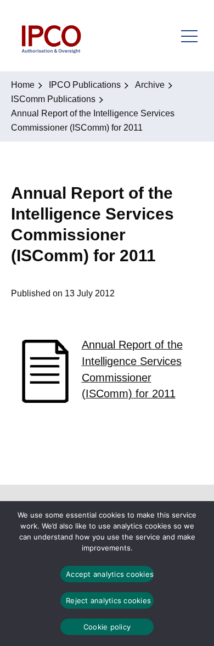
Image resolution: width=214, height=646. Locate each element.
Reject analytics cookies (108, 600)
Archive (150, 84)
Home (23, 84)
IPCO (50, 35)
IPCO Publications (85, 84)
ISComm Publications (53, 99)
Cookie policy (107, 626)
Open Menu (189, 35)
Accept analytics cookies (110, 574)
